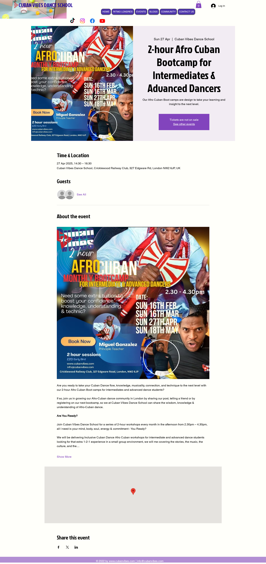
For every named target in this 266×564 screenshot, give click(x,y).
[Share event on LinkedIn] (76, 547)
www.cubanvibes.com (122, 561)
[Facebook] (92, 21)
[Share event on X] (67, 547)
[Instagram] (82, 21)
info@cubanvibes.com (150, 561)
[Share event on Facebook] (58, 547)
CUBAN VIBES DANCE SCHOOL (46, 5)
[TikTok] (72, 21)
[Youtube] (102, 21)
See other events (184, 124)
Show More (64, 456)
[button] (199, 4)
